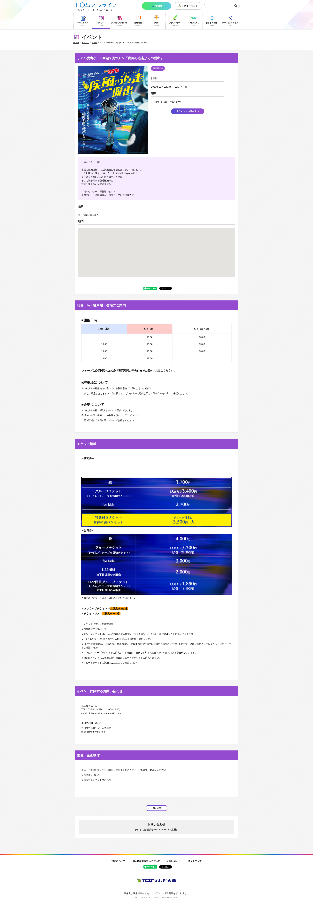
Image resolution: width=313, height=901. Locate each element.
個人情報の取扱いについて (146, 861)
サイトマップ (195, 861)
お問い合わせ (174, 861)
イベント (85, 43)
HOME (76, 43)
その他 (94, 43)
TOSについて (118, 861)
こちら (114, 662)
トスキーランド (190, 6)
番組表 (158, 6)
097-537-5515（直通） (166, 829)
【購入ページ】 (119, 608)
